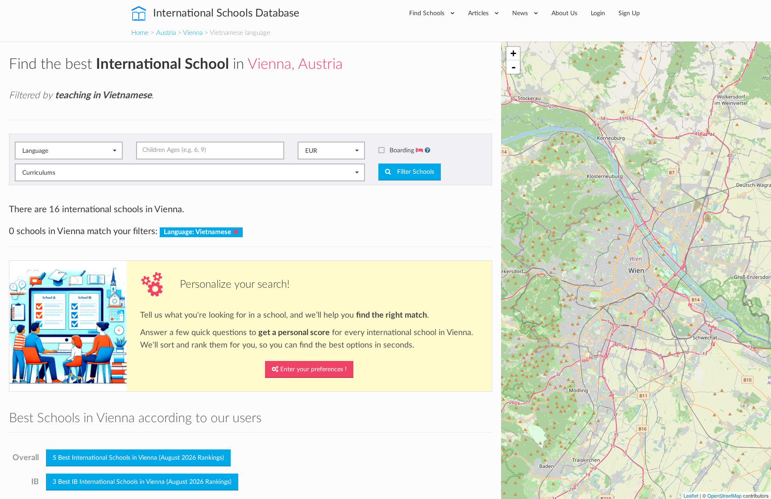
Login (598, 13)
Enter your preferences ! (312, 369)
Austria (166, 32)
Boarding (403, 150)
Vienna (193, 32)
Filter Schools (414, 172)
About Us (564, 13)
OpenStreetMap (724, 495)
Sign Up (629, 13)
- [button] (513, 67)
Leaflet (691, 495)
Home (140, 32)
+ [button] (513, 53)
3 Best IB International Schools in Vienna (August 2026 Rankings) (142, 482)
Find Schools (427, 13)
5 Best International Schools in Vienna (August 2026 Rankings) (138, 458)
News (521, 13)
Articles (479, 13)
